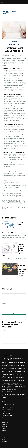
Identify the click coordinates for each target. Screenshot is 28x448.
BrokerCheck (9, 359)
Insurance (4, 430)
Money (3, 434)
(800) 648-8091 (10, 407)
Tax (3, 432)
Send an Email (5, 417)
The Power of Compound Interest (22, 268)
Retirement (4, 424)
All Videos (4, 439)
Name (3, 292)
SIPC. (6, 397)
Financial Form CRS (8, 355)
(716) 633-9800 (9, 409)
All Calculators (5, 441)
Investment (4, 426)
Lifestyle (4, 435)
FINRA (3, 397)
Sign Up (14, 342)
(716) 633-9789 (7, 411)
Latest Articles (5, 437)
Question (4, 303)
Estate (3, 428)
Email (3, 297)
